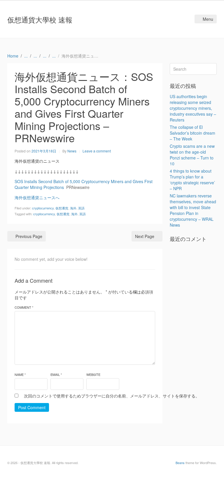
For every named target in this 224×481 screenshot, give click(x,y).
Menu (208, 19)
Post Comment (32, 407)
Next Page (144, 236)
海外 (73, 208)
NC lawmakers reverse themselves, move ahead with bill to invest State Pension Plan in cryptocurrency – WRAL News (193, 210)
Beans (180, 462)
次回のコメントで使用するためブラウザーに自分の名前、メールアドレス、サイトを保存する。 (112, 396)
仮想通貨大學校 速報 (39, 19)
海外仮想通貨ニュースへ (37, 197)
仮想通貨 (61, 208)
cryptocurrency (43, 208)
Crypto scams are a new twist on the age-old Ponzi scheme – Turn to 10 (192, 154)
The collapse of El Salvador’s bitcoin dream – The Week (192, 133)
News (71, 150)
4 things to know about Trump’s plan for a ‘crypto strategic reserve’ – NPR (192, 179)
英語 (81, 208)
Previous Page (28, 236)
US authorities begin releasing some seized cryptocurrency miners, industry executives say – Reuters (193, 108)
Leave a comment (97, 150)
